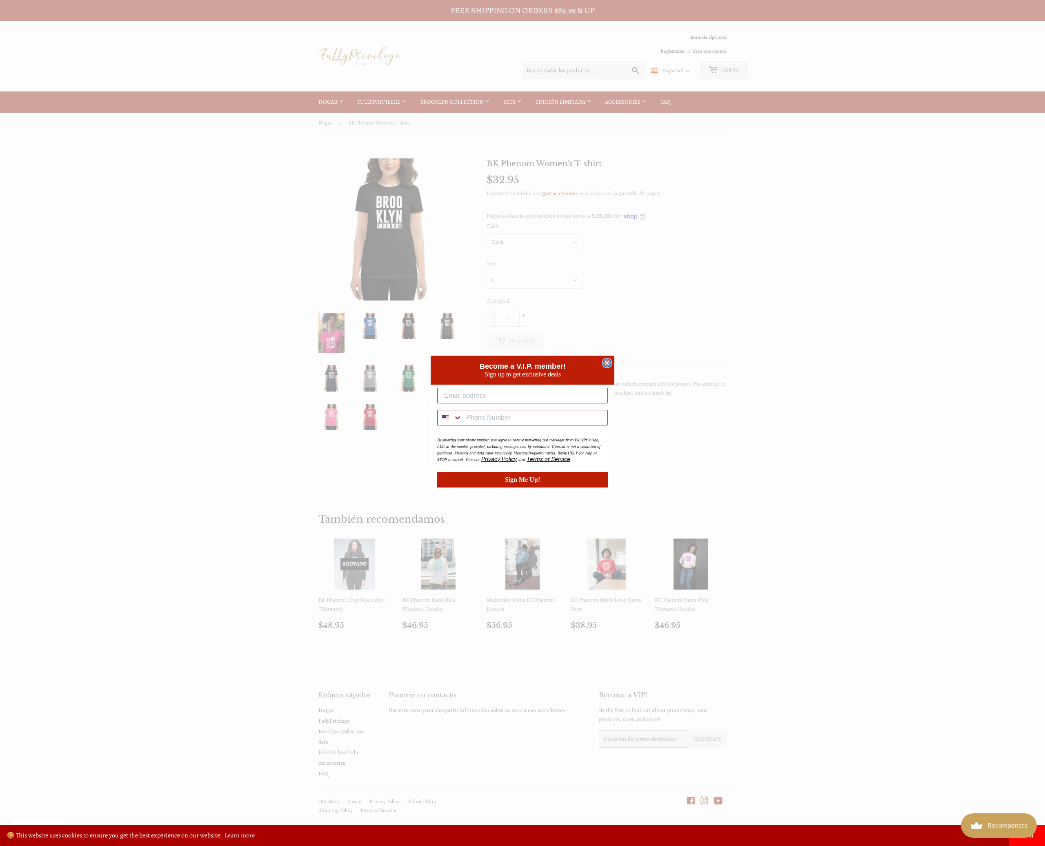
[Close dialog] (607, 363)
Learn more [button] (240, 835)
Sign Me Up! (522, 479)
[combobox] (450, 417)
